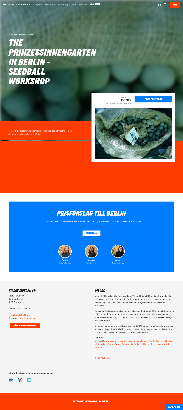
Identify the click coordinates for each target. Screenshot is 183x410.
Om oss (98, 341)
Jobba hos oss (125, 341)
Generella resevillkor (143, 341)
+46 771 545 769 (79, 4)
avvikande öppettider (26, 318)
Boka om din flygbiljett (132, 344)
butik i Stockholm (22, 315)
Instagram (91, 401)
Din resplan (148, 344)
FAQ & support (110, 341)
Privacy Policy (114, 344)
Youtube (103, 401)
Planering (63, 4)
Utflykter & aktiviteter (44, 4)
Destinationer (23, 4)
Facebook (78, 401)
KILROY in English (103, 358)
